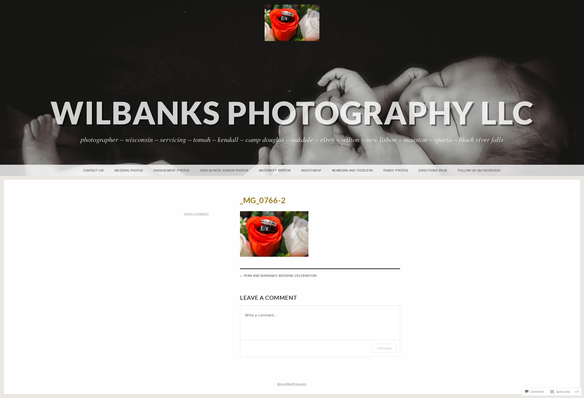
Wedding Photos (129, 170)
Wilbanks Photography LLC (292, 112)
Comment (384, 348)
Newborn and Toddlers (352, 170)
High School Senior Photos (224, 170)
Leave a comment (196, 214)
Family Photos (395, 170)
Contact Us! (93, 170)
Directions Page (433, 170)
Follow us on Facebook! (479, 170)
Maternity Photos (275, 170)
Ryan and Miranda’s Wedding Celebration (280, 275)
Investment (311, 170)
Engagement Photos (172, 170)
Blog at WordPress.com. (292, 384)
